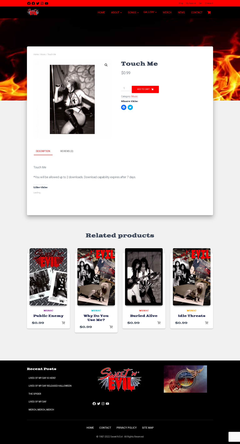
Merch (167, 12)
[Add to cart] (63, 323)
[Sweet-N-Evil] (33, 12)
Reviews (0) (66, 151)
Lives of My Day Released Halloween (50, 386)
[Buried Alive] (144, 276)
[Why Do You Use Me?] (96, 276)
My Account (190, 3)
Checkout (209, 3)
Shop (180, 3)
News (181, 12)
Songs (132, 12)
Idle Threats (191, 316)
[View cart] (209, 12)
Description (43, 151)
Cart (200, 3)
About (115, 12)
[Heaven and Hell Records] (185, 379)
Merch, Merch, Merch (41, 409)
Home (101, 12)
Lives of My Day (37, 401)
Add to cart (143, 89)
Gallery (149, 12)
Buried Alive (144, 316)
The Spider (35, 394)
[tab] (45, 151)
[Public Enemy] (48, 276)
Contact (196, 12)
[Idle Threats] (191, 276)
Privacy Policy (127, 427)
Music (43, 54)
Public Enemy (48, 316)
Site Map (148, 427)
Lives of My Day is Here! (42, 378)
